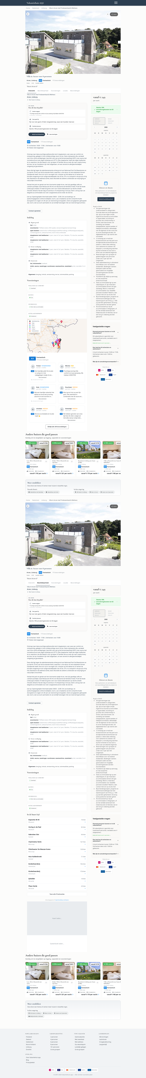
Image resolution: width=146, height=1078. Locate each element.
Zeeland (28, 1039)
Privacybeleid (30, 1062)
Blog (27, 1060)
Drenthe (28, 1049)
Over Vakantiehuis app (33, 1057)
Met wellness (79, 1042)
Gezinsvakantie (80, 1037)
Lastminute (102, 1039)
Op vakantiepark (80, 1044)
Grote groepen (55, 1049)
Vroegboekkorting (105, 1042)
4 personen (54, 1039)
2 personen (54, 1037)
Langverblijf (103, 1044)
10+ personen (54, 1047)
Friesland (29, 1037)
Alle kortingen (103, 1037)
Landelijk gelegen (80, 1047)
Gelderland (29, 1042)
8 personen (54, 1044)
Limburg (28, 1047)
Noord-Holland (31, 1044)
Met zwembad (79, 1039)
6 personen (54, 1042)
